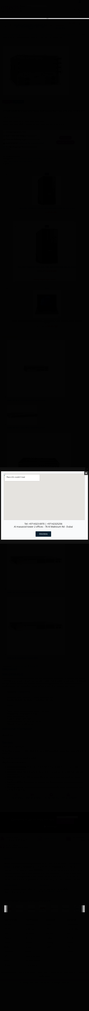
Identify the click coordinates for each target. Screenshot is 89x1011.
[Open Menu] (47, 18)
